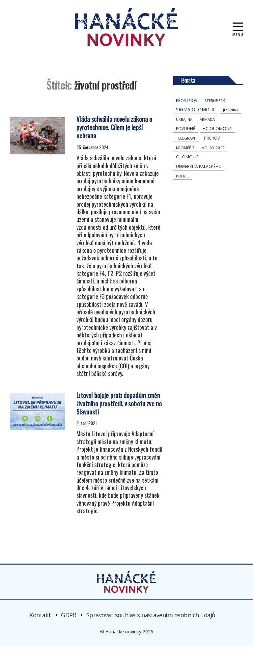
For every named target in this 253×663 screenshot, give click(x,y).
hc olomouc (217, 128)
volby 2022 (213, 147)
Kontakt (40, 615)
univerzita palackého (199, 166)
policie (182, 175)
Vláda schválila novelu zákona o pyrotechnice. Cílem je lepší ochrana (114, 127)
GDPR (68, 615)
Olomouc (187, 157)
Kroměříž (185, 147)
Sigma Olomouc (196, 109)
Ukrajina (184, 119)
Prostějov (186, 100)
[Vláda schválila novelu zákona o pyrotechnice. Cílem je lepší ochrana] (37, 135)
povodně (185, 128)
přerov (212, 138)
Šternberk (215, 100)
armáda (207, 119)
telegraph (186, 138)
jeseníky (231, 109)
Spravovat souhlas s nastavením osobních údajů (150, 615)
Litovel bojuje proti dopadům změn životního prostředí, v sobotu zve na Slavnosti (119, 403)
